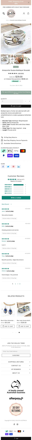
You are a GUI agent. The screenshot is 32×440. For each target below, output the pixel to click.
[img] (5, 209)
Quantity (4, 98)
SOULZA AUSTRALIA (11, 13)
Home (7, 20)
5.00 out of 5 (20, 179)
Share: (3, 163)
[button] (8, 184)
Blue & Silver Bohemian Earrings (8, 320)
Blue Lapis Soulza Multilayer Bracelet (24, 320)
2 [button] (15, 284)
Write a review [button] (16, 198)
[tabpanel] (8, 315)
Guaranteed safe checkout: (10, 148)
